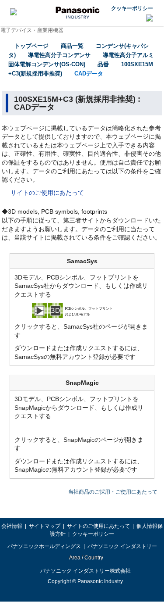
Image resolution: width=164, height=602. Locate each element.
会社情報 (11, 526)
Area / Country (85, 558)
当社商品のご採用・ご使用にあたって (112, 492)
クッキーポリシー (132, 8)
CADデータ (88, 73)
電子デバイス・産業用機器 (31, 30)
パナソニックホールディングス (44, 546)
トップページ (31, 46)
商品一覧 (72, 46)
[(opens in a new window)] (82, 310)
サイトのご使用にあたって (47, 192)
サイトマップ (44, 526)
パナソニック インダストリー (122, 546)
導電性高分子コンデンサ (59, 55)
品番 (103, 64)
